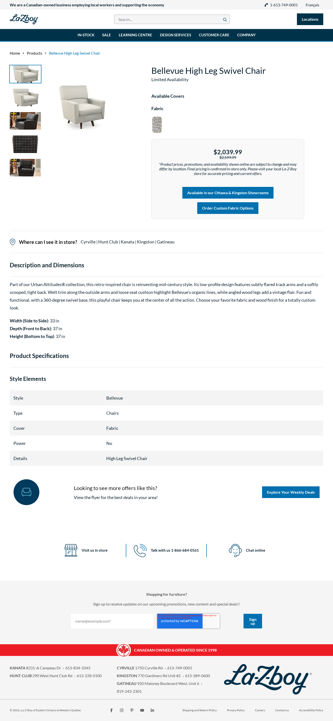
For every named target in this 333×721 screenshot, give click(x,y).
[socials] (111, 710)
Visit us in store (95, 550)
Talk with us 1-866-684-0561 (175, 550)
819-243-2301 (129, 691)
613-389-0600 (197, 675)
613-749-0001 (179, 667)
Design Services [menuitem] (175, 35)
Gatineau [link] (166, 241)
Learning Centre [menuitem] (135, 35)
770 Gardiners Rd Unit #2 (149, 675)
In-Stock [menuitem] (86, 35)
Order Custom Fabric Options (228, 208)
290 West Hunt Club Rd (41, 675)
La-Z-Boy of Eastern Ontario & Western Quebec (51, 710)
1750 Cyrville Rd (140, 667)
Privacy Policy (236, 710)
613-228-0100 (89, 675)
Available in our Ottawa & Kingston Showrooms (228, 192)
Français (312, 5)
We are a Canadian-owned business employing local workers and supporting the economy (87, 4)
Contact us (282, 710)
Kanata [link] (128, 241)
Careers (260, 710)
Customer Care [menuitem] (214, 35)
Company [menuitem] (246, 35)
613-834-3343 (77, 667)
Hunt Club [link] (108, 241)
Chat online (255, 550)
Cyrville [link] (88, 241)
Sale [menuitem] (106, 35)
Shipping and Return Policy (199, 710)
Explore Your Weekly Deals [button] (291, 492)
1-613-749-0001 (284, 5)
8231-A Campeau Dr (35, 667)
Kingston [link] (146, 241)
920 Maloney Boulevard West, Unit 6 (158, 683)
